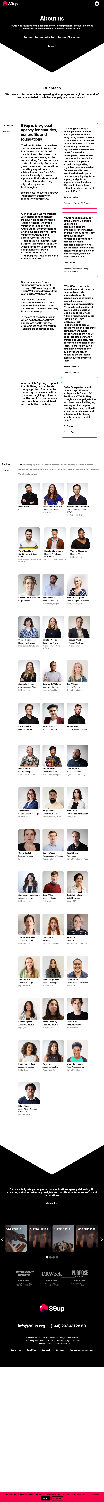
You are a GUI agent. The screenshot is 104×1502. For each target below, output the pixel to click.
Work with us (52, 1203)
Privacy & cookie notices (81, 1350)
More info (95, 1494)
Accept (45, 1498)
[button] (96, 3)
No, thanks (57, 1498)
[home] (10, 3)
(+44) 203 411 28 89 (68, 1326)
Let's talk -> (6, 132)
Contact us (16, 1350)
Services (60, 1350)
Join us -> (52, 46)
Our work (46, 1350)
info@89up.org (31, 1326)
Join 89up (31, 1350)
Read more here (28, 1282)
